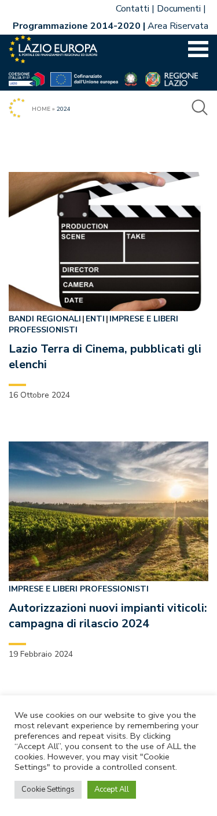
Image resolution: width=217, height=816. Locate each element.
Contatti (132, 8)
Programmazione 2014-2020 (77, 26)
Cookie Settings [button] (48, 789)
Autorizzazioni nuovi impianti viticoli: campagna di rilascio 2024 (108, 615)
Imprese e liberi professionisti (79, 588)
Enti (95, 318)
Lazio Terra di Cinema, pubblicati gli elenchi (105, 356)
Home (41, 109)
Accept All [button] (111, 789)
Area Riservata (178, 26)
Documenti (179, 8)
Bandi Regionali (45, 318)
